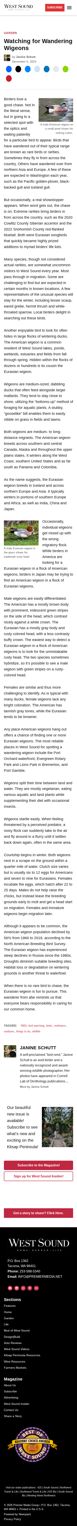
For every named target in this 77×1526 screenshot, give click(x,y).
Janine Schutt (26, 56)
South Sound (51, 1487)
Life (6, 1324)
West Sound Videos (16, 1349)
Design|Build (12, 1336)
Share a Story (13, 1416)
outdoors (9, 1031)
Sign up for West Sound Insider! (38, 1176)
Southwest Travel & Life (33, 1491)
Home (8, 1312)
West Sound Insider (16, 1403)
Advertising (11, 1397)
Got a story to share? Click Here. (38, 1213)
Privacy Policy (12, 1519)
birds (49, 1025)
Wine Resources (14, 1361)
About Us (10, 1385)
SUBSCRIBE (55, 7)
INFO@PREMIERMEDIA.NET (40, 1276)
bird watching (36, 1025)
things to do (23, 1031)
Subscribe (10, 1391)
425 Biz (52, 1491)
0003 (23, 1025)
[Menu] (69, 8)
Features (10, 1305)
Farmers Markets (15, 1367)
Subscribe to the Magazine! (38, 1165)
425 (39, 1487)
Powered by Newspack (17, 1514)
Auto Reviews (13, 1343)
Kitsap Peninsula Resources (22, 1355)
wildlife (36, 1031)
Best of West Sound (17, 1330)
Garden (10, 33)
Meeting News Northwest (41, 1495)
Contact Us (11, 1410)
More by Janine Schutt (34, 1086)
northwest (60, 1025)
